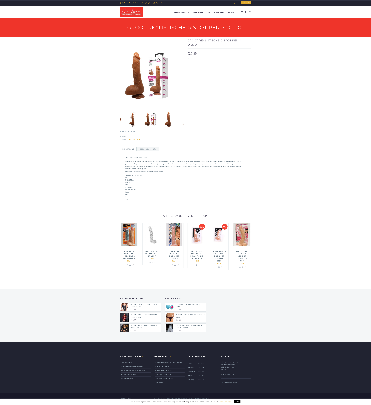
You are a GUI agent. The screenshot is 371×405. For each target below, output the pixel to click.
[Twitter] (123, 131)
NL (234, 3)
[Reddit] (134, 131)
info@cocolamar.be (160, 3)
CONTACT (231, 12)
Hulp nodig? (159, 383)
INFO (208, 12)
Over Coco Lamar (126, 362)
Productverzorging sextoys (164, 378)
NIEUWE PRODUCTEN (181, 12)
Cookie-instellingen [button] (225, 402)
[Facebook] (120, 131)
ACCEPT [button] (237, 402)
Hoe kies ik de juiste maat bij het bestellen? (169, 362)
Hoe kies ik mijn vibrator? (163, 370)
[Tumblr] (128, 131)
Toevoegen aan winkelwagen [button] (127, 265)
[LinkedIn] (131, 131)
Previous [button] (118, 119)
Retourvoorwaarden (127, 378)
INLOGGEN (246, 3)
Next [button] (185, 119)
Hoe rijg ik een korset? (162, 366)
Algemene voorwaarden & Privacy (132, 366)
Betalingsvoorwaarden (128, 374)
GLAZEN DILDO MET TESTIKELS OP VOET (152, 253)
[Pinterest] (126, 131)
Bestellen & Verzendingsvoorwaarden (133, 370)
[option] (152, 76)
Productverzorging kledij (163, 374)
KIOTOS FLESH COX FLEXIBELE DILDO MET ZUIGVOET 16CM (219, 256)
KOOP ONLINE (198, 12)
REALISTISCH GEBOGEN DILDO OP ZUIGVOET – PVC (242, 256)
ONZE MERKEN (219, 12)
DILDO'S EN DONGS (133, 139)
